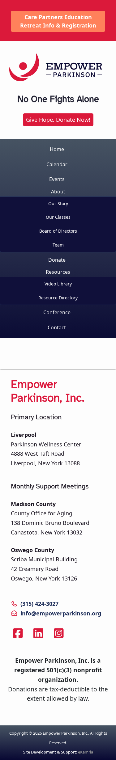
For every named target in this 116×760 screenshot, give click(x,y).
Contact (57, 327)
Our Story (58, 203)
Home (57, 149)
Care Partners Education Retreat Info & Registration (58, 21)
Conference (57, 312)
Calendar (56, 164)
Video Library (58, 284)
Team (58, 245)
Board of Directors (58, 231)
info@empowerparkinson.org (60, 613)
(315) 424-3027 (39, 603)
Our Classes (58, 217)
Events (57, 179)
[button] (58, 219)
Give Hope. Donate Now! (58, 119)
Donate (57, 259)
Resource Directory (58, 298)
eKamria (85, 752)
